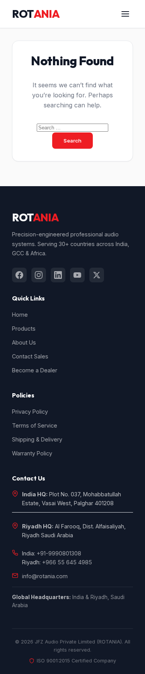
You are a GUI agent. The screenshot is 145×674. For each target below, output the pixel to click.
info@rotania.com (45, 576)
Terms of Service (34, 425)
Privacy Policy (30, 411)
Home (20, 314)
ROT (35, 13)
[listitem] (19, 275)
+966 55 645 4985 (67, 562)
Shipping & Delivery (37, 439)
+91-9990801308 (59, 553)
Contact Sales (30, 356)
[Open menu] (125, 14)
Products (24, 328)
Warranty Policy (32, 453)
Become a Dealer (34, 370)
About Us (24, 342)
